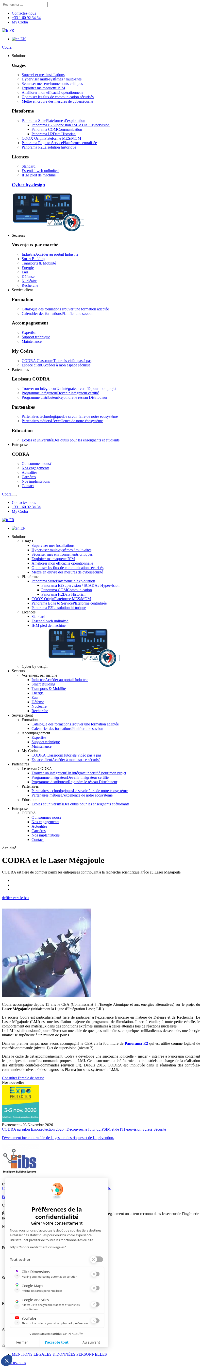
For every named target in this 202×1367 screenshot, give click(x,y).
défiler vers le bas (15, 898)
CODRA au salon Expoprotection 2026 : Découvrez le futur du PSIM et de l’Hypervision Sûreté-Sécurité (84, 1129)
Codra (7, 47)
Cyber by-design (28, 184)
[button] (19, 56)
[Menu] (15, 495)
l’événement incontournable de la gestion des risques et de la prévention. (58, 1138)
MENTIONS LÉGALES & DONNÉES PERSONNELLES (59, 1354)
